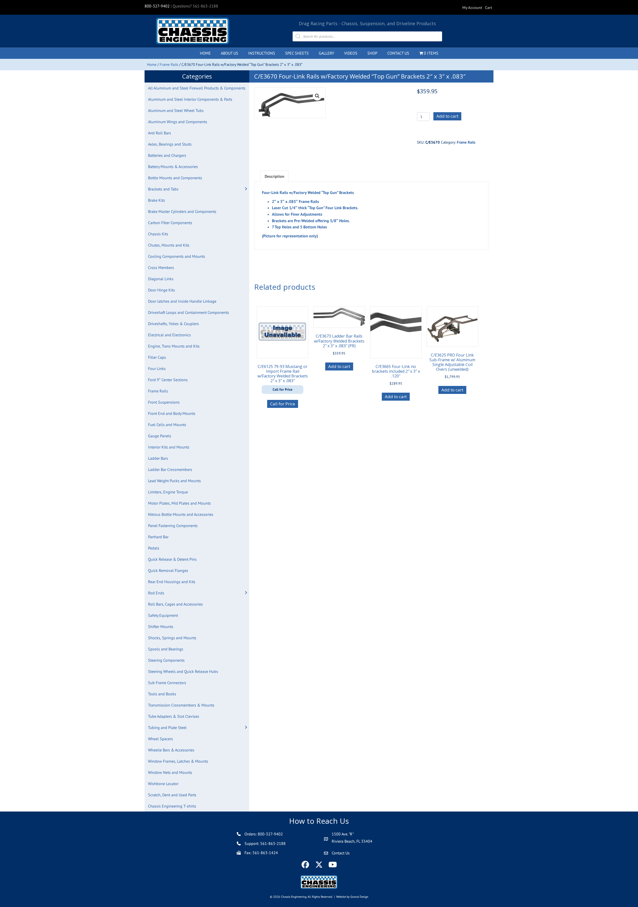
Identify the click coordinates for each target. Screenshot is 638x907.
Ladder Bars (158, 458)
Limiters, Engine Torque (168, 491)
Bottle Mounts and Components (175, 177)
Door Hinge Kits (161, 289)
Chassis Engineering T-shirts (172, 806)
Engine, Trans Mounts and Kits (174, 346)
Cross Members (161, 267)
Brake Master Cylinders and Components (182, 211)
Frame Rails (169, 64)
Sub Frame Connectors (167, 682)
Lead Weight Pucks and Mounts (174, 480)
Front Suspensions (164, 402)
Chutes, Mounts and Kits (168, 245)
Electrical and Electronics (169, 334)
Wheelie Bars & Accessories (171, 749)
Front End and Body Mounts (171, 413)
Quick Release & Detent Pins (172, 559)
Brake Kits (156, 200)
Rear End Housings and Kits (171, 581)
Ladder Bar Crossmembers (170, 469)
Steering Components (166, 660)
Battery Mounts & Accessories (173, 166)
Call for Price (282, 404)
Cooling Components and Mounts (176, 256)
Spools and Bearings (165, 648)
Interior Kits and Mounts (168, 447)
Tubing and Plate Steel (167, 727)
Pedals (153, 547)
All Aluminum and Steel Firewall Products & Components (196, 88)
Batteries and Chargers (167, 155)
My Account (472, 7)
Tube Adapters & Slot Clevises (173, 716)
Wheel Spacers (160, 738)
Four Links (157, 368)
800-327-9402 (157, 5)
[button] (245, 188)
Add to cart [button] (339, 366)
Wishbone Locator (163, 783)
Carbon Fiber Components (170, 222)
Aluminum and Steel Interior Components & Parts (190, 99)
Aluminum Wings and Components (177, 121)
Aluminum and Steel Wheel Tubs (176, 110)
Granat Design (359, 897)
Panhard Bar (158, 536)
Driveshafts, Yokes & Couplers (173, 323)
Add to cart (447, 116)
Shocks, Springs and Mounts (172, 637)
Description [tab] (274, 176)
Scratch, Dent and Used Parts (172, 794)
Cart (488, 7)
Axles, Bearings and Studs (170, 144)
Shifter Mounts (160, 626)
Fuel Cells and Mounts (167, 424)
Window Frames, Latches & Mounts (178, 761)
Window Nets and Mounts (170, 772)
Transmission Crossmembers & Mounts (181, 705)
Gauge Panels (159, 435)
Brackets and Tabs (163, 188)
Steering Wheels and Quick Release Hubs (183, 671)
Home (152, 64)
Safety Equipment (163, 615)
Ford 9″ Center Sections (168, 379)
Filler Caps (157, 357)
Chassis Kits (158, 233)
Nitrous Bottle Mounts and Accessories (180, 514)
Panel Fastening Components (173, 525)
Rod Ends (156, 592)
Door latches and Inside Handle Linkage (182, 301)
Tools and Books (162, 693)
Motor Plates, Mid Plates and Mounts (179, 503)
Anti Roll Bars (159, 132)
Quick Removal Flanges (168, 570)
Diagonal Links (160, 278)
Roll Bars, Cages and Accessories (175, 604)
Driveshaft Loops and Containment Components (188, 312)
